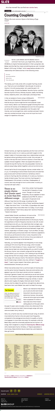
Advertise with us (49, 394)
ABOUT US (3, 399)
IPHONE (8, 394)
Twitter (27, 377)
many (28, 68)
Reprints (39, 394)
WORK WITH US (4, 401)
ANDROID (12, 394)
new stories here (31, 7)
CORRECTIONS (48, 400)
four (34, 325)
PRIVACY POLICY (24, 400)
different (38, 325)
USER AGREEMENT (24, 399)
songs (42, 325)
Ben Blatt (7, 23)
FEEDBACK (47, 399)
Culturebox (8, 11)
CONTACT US (3, 400)
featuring (30, 325)
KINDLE (16, 394)
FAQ (22, 401)
